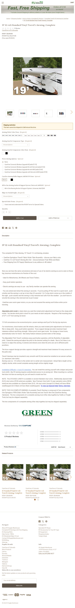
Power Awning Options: (12, 159)
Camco (4, 551)
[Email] (6, 227)
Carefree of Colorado (8, 547)
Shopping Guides (44, 534)
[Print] (10, 227)
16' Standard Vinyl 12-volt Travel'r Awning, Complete (12, 492)
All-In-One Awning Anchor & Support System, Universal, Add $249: (26, 185)
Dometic (4, 553)
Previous (3, 112)
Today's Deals (43, 536)
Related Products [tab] (7, 453)
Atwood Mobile (6, 555)
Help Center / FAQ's (8, 534)
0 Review (17, 28)
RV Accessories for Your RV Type (49, 530)
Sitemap (4, 542)
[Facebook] (3, 227)
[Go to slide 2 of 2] (38, 499)
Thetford (5, 560)
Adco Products (6, 549)
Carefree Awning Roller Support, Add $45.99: (21, 176)
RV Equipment (43, 532)
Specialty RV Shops (44, 528)
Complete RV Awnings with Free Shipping (14, 530)
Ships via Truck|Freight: (13, 193)
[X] (13, 227)
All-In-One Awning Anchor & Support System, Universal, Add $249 (25, 188)
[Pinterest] (16, 227)
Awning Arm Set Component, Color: (19, 150)
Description (5, 236)
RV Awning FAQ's (7, 532)
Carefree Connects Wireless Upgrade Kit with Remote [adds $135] (25, 167)
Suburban (5, 557)
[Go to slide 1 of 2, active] (35, 499)
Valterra (4, 564)
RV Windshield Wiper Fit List (10, 536)
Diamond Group (7, 566)
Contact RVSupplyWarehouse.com (12, 538)
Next (71, 112)
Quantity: (5, 209)
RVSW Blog (5, 540)
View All (4, 568)
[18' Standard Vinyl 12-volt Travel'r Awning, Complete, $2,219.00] (60, 472)
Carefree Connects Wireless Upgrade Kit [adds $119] (21, 164)
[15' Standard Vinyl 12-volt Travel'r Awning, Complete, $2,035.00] (36, 472)
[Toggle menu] (2, 2)
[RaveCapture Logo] (24, 425)
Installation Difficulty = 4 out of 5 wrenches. (16, 370)
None (6, 162)
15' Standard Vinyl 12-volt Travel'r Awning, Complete (36, 492)
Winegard (5, 562)
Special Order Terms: (12, 201)
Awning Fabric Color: (14, 132)
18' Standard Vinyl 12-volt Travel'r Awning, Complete (59, 492)
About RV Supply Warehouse (11, 528)
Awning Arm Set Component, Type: (17, 141)
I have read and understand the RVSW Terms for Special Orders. (24, 204)
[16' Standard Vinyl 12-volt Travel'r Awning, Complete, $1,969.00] (12, 472)
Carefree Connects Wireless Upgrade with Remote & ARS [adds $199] (26, 172)
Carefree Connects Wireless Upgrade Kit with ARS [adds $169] (24, 169)
